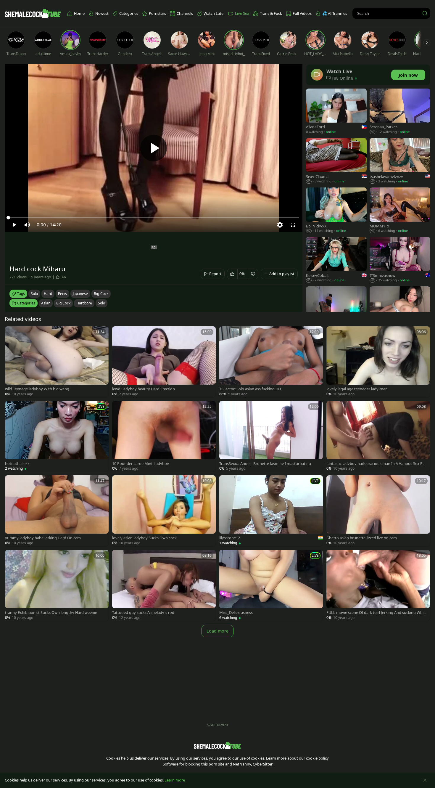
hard (48, 293)
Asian (45, 303)
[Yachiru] (400, 309)
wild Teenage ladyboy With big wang (37, 389)
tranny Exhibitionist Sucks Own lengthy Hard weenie (51, 612)
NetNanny (242, 764)
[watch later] (12, 333)
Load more (217, 631)
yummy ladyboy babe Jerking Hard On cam (43, 538)
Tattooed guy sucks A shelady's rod (143, 612)
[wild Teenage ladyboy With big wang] (57, 361)
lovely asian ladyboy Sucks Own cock (144, 538)
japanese (80, 293)
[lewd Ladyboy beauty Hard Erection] (164, 361)
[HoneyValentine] (336, 309)
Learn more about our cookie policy (297, 758)
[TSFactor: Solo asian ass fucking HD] (271, 361)
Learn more (175, 780)
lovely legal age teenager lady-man (357, 389)
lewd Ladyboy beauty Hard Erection (143, 389)
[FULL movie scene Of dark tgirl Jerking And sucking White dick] (378, 585)
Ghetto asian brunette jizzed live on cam (361, 538)
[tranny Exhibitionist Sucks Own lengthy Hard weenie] (57, 585)
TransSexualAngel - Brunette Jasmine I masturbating (265, 464)
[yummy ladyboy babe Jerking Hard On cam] (57, 510)
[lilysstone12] (271, 510)
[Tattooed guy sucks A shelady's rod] (164, 585)
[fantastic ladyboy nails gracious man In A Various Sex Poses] (378, 436)
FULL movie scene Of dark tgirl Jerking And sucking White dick (376, 612)
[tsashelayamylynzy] (400, 161)
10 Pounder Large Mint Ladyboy (140, 464)
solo (34, 293)
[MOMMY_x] (400, 210)
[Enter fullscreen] (293, 225)
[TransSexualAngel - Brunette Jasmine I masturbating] (271, 436)
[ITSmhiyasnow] (400, 260)
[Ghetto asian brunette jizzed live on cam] (378, 510)
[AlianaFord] (336, 112)
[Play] (153, 148)
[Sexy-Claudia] (336, 161)
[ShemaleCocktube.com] (33, 13)
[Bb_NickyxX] (336, 210)
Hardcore (84, 303)
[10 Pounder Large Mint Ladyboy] (164, 436)
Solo (101, 303)
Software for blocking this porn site (194, 764)
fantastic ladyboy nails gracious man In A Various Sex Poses (376, 464)
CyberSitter (263, 764)
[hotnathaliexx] (57, 436)
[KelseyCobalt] (336, 260)
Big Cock (63, 303)
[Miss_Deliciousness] (271, 585)
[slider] (153, 217)
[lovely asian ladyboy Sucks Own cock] (164, 510)
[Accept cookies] (425, 780)
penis (62, 293)
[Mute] (27, 225)
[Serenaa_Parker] (400, 112)
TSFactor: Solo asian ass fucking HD (250, 389)
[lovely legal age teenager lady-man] (378, 361)
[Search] (425, 13)
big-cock (101, 293)
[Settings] (280, 225)
